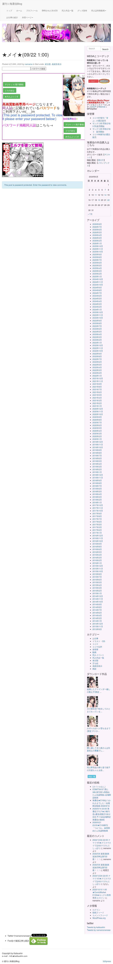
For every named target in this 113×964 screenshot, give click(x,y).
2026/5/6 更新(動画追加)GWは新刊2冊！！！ (100, 856)
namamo (29, 64)
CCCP (93, 106)
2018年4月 (97, 494)
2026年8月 (97, 224)
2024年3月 (97, 304)
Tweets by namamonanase (99, 930)
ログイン (96, 909)
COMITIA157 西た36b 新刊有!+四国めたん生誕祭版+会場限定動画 (101, 793)
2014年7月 (97, 609)
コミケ (95, 644)
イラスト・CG (98, 641)
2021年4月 (97, 397)
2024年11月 (97, 282)
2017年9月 (97, 513)
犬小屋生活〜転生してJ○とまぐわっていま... (98, 710)
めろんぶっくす (11, 96)
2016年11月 (97, 538)
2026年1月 (97, 243)
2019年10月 (97, 447)
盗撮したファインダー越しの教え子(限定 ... (98, 690)
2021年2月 (97, 403)
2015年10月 (97, 571)
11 (96, 194)
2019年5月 (97, 461)
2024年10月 (97, 284)
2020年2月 (97, 436)
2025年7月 (97, 259)
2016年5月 (97, 552)
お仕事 (95, 638)
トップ (9, 10)
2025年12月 (97, 246)
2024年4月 (97, 301)
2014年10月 (97, 601)
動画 (94, 652)
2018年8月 (97, 483)
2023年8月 (97, 323)
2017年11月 (97, 508)
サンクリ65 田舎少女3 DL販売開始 (101, 124)
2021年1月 (97, 406)
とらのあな (9, 90)
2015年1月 (97, 593)
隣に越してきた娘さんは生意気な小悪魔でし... (98, 749)
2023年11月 (97, 315)
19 (99, 200)
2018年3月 (97, 497)
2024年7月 (97, 293)
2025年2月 (97, 273)
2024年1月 (97, 309)
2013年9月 (97, 629)
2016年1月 (97, 563)
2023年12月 (97, 312)
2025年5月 (97, 265)
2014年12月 (97, 596)
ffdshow (102, 106)
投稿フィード (98, 912)
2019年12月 (97, 441)
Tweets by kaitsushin (96, 927)
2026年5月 (97, 232)
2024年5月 (97, 298)
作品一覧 (91, 776)
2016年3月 (97, 557)
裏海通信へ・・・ (10, 129)
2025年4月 (97, 268)
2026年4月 (97, 235)
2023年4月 (97, 334)
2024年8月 (97, 290)
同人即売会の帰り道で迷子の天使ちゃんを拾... (98, 769)
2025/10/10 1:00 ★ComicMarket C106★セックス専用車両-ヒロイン (101, 893)
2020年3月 (97, 433)
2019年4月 (97, 463)
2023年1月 (97, 342)
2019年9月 (97, 450)
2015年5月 (97, 582)
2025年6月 (97, 262)
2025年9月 (97, 254)
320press (107, 961)
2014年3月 (97, 618)
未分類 (47, 64)
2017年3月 (97, 527)
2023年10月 (97, 317)
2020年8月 (97, 419)
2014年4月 (97, 615)
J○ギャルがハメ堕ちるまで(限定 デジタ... (98, 729)
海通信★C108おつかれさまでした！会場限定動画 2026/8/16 (101, 803)
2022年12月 (97, 345)
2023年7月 (97, 326)
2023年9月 (97, 320)
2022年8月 (97, 356)
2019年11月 (97, 444)
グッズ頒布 (82, 10)
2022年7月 (97, 359)
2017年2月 (97, 530)
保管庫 (95, 649)
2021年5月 (97, 395)
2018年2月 (97, 499)
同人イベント (98, 655)
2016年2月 (97, 560)
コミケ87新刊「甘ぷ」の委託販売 (100, 119)
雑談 (94, 668)
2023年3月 (97, 337)
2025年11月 (97, 248)
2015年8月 (97, 574)
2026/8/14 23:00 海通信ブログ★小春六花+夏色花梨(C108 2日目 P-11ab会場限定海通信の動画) (101, 814)
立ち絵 (95, 663)
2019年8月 (97, 452)
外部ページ (27, 17)
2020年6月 (97, 425)
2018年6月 (97, 488)
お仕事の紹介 (12, 17)
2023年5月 (97, 331)
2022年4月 (97, 367)
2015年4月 (97, 585)
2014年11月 (97, 598)
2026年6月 (97, 229)
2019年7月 (97, 455)
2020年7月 (97, 422)
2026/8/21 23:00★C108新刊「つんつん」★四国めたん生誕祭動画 (101, 826)
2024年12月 (97, 279)
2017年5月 (97, 524)
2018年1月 (97, 502)
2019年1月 (97, 472)
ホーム (19, 10)
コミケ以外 (97, 646)
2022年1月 (97, 375)
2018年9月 (97, 480)
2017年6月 (97, 521)
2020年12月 (97, 408)
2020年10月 (97, 414)
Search (105, 49)
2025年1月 (97, 276)
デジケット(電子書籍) (14, 84)
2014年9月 (97, 604)
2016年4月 (97, 554)
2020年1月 (97, 439)
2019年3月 (97, 466)
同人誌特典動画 (98, 10)
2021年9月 (97, 384)
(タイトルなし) (98, 786)
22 (108, 200)
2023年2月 (97, 339)
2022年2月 (97, 372)
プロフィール (32, 10)
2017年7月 (97, 519)
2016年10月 (97, 541)
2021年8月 (97, 386)
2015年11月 (97, 568)
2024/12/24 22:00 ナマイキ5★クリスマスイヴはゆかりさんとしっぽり (101, 843)
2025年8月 (97, 257)
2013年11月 (97, 626)
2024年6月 (97, 295)
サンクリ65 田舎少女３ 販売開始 (101, 130)
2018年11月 (97, 477)
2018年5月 (97, 491)
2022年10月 (97, 350)
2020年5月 (97, 428)
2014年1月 (97, 621)
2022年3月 (97, 370)
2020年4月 (97, 430)
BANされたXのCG (50, 10)
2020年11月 (97, 411)
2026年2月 (97, 240)
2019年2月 (97, 469)
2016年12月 (97, 535)
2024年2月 (97, 306)
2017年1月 (97, 532)
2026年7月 (97, 226)
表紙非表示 (56, 64)
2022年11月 (97, 348)
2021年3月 (97, 400)
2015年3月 (97, 587)
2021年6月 (97, 392)
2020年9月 (97, 417)
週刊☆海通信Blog (12, 3)
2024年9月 (97, 287)
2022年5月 (97, 364)
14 (105, 194)
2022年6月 (97, 361)
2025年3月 (97, 271)
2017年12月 (97, 505)
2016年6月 (97, 549)
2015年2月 (97, 590)
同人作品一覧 (67, 10)
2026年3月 (97, 237)
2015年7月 (97, 576)
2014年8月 (97, 607)
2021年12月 (97, 378)
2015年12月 (97, 565)
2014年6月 (97, 612)
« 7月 (90, 214)
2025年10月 (97, 251)
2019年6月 (97, 458)
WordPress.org (99, 918)
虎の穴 (101, 160)
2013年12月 (97, 623)
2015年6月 (97, 579)
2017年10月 (97, 510)
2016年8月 (97, 546)
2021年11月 (97, 381)
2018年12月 (97, 474)
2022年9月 (97, 353)
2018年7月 (97, 485)
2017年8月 (97, 516)
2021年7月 (97, 389)
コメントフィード (100, 915)
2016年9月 (97, 543)
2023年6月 (97, 328)
